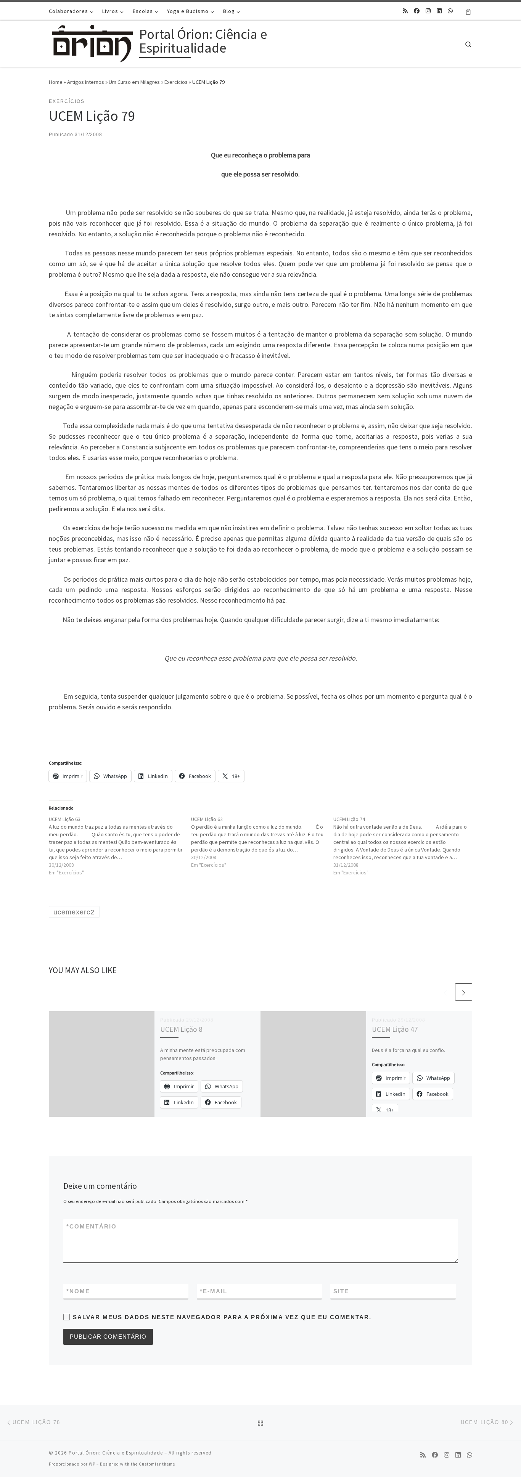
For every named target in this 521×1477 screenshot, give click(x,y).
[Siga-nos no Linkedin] (439, 10)
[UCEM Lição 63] (120, 845)
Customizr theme (157, 1464)
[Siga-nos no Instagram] (428, 10)
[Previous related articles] (445, 992)
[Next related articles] (463, 992)
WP (92, 1464)
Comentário (91, 1226)
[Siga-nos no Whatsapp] (450, 10)
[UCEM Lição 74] (404, 845)
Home (56, 82)
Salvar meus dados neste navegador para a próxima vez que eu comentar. (222, 1317)
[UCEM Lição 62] (262, 842)
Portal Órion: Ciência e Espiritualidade (116, 1453)
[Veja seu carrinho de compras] (468, 11)
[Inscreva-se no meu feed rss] (405, 10)
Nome (78, 1291)
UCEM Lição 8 (181, 1029)
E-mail (213, 1291)
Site (341, 1291)
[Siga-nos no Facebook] (417, 10)
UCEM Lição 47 (395, 1029)
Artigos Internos (85, 82)
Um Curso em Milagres (134, 82)
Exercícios (176, 82)
